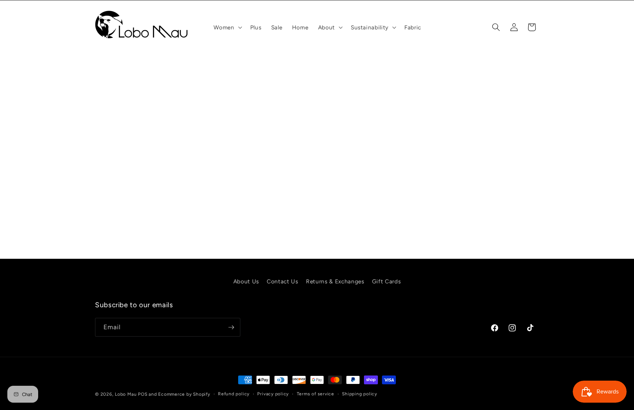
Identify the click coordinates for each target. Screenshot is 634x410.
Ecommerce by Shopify (184, 394)
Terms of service (315, 393)
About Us (246, 281)
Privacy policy (273, 393)
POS (142, 394)
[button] (227, 27)
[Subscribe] (231, 327)
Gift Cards (386, 281)
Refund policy (233, 393)
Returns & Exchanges (335, 281)
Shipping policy (359, 393)
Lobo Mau (125, 394)
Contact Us (282, 281)
